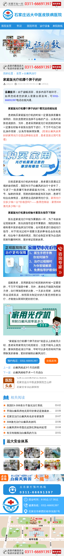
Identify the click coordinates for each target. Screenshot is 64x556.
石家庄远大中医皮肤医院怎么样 (34, 382)
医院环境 (32, 25)
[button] (29, 59)
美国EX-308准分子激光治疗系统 (24, 405)
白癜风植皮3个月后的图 (26, 367)
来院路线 (58, 25)
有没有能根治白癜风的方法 (22, 432)
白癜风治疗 (30, 73)
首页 (18, 73)
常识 (19, 25)
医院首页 (6, 25)
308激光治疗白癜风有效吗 (21, 421)
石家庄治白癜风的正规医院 (32, 377)
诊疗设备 (45, 25)
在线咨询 (51, 360)
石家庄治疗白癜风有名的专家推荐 (25, 416)
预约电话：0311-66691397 (23, 360)
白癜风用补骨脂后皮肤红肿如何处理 (27, 427)
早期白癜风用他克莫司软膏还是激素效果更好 (30, 410)
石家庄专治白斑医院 (28, 387)
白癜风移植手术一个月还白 (28, 372)
